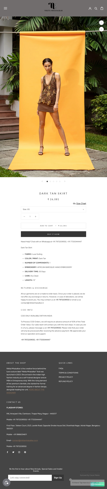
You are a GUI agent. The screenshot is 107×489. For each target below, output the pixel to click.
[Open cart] (102, 8)
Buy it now (53, 234)
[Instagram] (19, 451)
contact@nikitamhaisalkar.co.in (25, 440)
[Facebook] (7, 451)
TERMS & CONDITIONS (68, 373)
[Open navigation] (5, 8)
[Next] (64, 181)
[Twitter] (13, 451)
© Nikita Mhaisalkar (90, 472)
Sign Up (58, 478)
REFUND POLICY (66, 381)
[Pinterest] (25, 451)
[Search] (96, 8)
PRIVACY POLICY (66, 377)
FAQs (61, 368)
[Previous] (42, 181)
